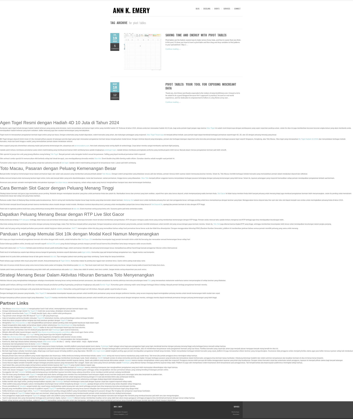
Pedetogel (56, 330)
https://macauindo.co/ (20, 323)
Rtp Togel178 (32, 311)
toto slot (76, 209)
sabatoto (59, 289)
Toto (149, 280)
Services (227, 8)
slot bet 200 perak (53, 244)
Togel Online (65, 261)
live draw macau (61, 182)
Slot (58, 339)
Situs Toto (145, 178)
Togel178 (48, 298)
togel (71, 269)
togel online (86, 252)
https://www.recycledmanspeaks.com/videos (54, 332)
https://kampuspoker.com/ (16, 337)
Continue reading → (173, 49)
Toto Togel (54, 154)
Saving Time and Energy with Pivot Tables (195, 35)
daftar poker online (49, 342)
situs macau (27, 349)
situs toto (97, 159)
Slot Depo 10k (86, 239)
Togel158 (39, 316)
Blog (197, 8)
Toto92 (103, 356)
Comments (115, 46)
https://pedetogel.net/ (65, 325)
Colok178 (39, 344)
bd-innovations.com (81, 146)
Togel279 (52, 389)
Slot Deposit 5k (156, 204)
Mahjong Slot (129, 200)
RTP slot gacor (24, 220)
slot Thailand (21, 248)
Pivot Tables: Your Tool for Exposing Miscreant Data (200, 86)
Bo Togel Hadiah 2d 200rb (308, 139)
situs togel (30, 335)
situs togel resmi (99, 351)
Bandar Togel (105, 285)
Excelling (206, 8)
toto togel (64, 163)
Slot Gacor (221, 194)
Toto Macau (106, 174)
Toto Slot (216, 224)
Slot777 (74, 228)
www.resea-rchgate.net (20, 309)
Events (217, 8)
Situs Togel (211, 128)
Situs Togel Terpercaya (155, 135)
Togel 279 (27, 313)
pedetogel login (110, 150)
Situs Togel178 (40, 293)
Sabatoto (128, 360)
